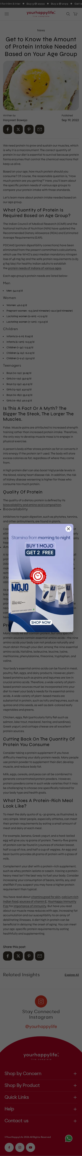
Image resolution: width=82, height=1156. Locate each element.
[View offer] (41, 578)
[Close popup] (68, 529)
